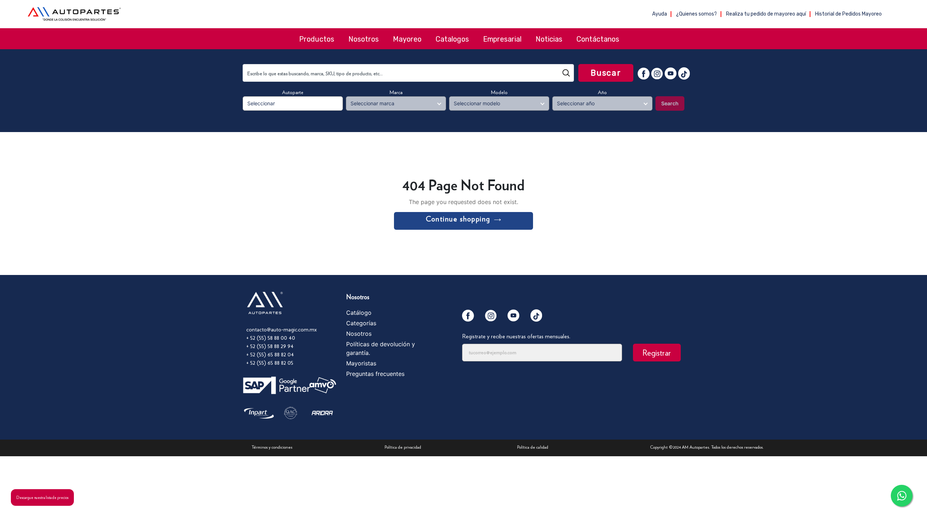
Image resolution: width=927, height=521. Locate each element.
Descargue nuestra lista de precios (42, 497)
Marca (396, 92)
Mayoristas (361, 363)
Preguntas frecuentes (375, 373)
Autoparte (292, 92)
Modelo (499, 92)
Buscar (606, 73)
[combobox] (408, 73)
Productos (316, 39)
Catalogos (452, 39)
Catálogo (359, 312)
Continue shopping (458, 219)
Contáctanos (597, 39)
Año (602, 92)
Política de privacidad (403, 447)
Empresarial (502, 39)
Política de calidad (532, 447)
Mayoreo (407, 39)
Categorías (361, 323)
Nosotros (363, 39)
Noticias (549, 39)
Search (670, 103)
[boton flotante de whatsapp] (902, 496)
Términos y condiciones (272, 447)
